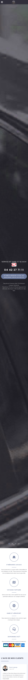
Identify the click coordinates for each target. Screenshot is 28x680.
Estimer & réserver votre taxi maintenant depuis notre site (14, 276)
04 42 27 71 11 (14, 270)
